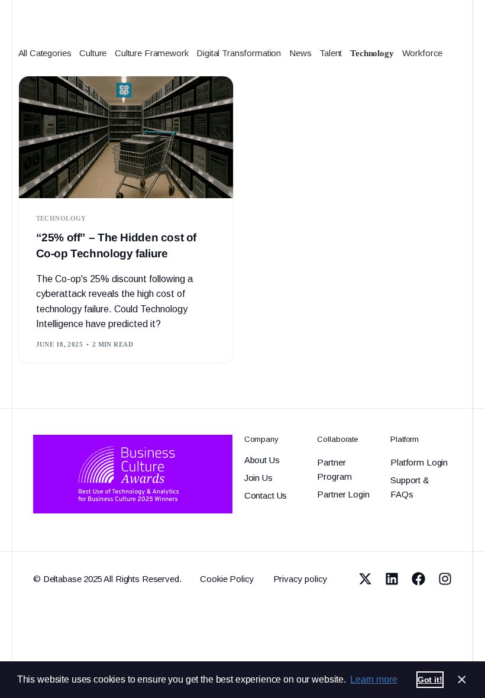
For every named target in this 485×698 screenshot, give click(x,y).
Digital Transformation (238, 53)
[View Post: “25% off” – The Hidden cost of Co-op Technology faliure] (126, 137)
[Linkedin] (392, 579)
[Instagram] (445, 579)
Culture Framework (151, 53)
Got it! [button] (430, 679)
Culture (92, 53)
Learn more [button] (373, 679)
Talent (330, 53)
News (300, 53)
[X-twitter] (365, 579)
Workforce (422, 53)
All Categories (45, 53)
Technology (372, 53)
